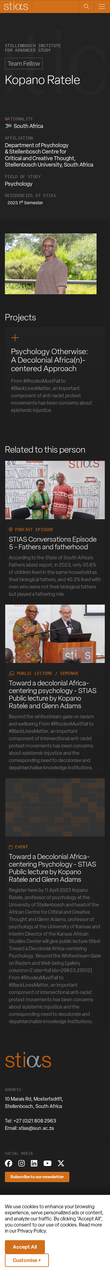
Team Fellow (24, 63)
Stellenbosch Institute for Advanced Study (33, 48)
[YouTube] (47, 1163)
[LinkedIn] (34, 1163)
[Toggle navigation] (102, 6)
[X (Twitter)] (61, 1163)
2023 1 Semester (25, 202)
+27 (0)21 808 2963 (34, 1121)
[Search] (86, 6)
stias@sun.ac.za (36, 1128)
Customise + (27, 1260)
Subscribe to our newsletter (37, 1176)
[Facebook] (8, 1163)
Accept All (25, 1247)
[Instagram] (21, 1163)
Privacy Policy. (32, 1231)
